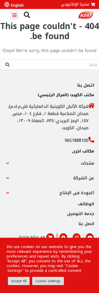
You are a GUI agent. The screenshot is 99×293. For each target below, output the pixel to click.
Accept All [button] (18, 281)
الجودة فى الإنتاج (76, 193)
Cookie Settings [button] (48, 281)
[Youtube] (90, 237)
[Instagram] (77, 237)
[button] (49, 163)
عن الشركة (83, 178)
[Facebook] (63, 237)
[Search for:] (49, 64)
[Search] (7, 64)
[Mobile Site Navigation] (14, 15)
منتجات (87, 163)
